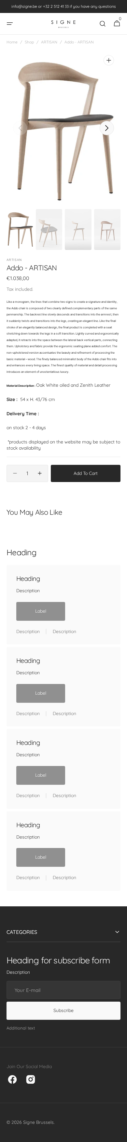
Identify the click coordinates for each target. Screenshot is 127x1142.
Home (12, 42)
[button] (10, 24)
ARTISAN (49, 42)
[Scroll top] (119, 1134)
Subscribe (63, 1010)
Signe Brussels (38, 1122)
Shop (29, 42)
